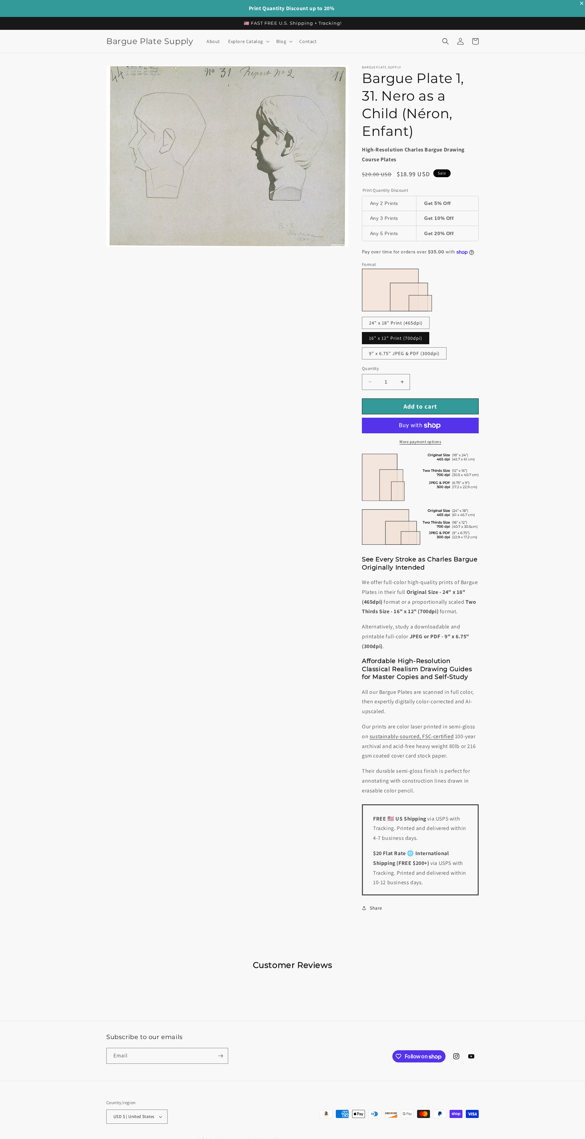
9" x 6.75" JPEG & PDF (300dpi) (404, 353)
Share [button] (376, 908)
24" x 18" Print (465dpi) (395, 323)
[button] (248, 41)
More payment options (420, 441)
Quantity (370, 368)
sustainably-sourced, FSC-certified (412, 736)
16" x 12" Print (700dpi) (395, 338)
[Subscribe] (220, 1056)
